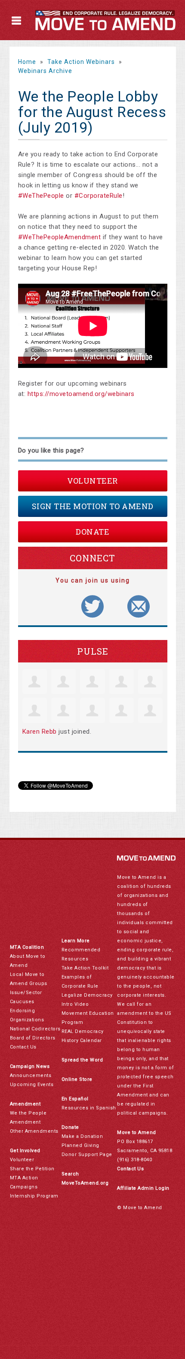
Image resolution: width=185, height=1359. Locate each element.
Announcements (31, 1075)
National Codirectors (35, 1029)
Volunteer (92, 480)
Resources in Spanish (89, 1108)
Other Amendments (34, 1131)
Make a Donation (82, 1136)
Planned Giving (80, 1145)
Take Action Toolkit (85, 968)
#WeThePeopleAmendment (59, 237)
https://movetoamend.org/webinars (81, 394)
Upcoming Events (32, 1084)
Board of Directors (33, 1038)
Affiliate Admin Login (143, 1188)
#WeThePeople (41, 196)
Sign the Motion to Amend (93, 506)
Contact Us (23, 1047)
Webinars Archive (45, 70)
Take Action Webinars (81, 61)
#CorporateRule (98, 196)
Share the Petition (32, 1169)
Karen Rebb (39, 731)
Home (27, 61)
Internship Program (34, 1196)
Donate (92, 531)
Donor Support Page (87, 1154)
